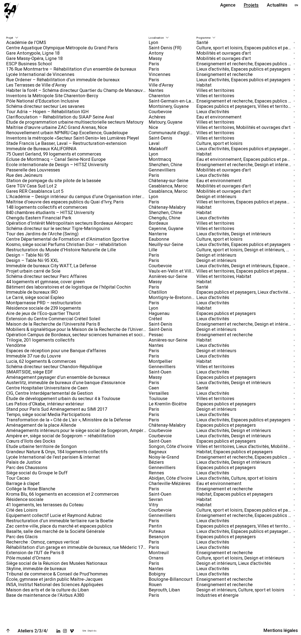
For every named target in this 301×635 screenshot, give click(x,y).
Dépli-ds (92, 631)
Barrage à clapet (23, 483)
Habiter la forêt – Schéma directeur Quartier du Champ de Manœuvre (76, 90)
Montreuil (159, 552)
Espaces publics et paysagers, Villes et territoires (244, 106)
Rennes (156, 472)
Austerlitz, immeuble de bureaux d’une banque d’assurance (65, 382)
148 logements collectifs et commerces (46, 207)
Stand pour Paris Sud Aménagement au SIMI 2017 (56, 409)
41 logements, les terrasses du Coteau (45, 504)
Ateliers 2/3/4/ (33, 630)
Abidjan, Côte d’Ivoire (170, 478)
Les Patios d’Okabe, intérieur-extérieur (45, 403)
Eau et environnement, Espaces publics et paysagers (244, 159)
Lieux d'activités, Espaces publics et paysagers (243, 69)
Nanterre (158, 233)
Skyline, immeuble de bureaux (36, 568)
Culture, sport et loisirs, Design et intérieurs (240, 558)
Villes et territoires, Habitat (223, 276)
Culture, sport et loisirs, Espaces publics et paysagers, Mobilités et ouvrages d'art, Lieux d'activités (244, 47)
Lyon (153, 42)
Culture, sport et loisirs (219, 143)
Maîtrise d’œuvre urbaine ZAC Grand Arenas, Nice (56, 127)
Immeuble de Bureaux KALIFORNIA (41, 148)
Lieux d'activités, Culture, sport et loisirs (236, 478)
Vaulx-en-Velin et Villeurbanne (172, 271)
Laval (154, 143)
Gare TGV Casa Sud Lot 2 (31, 185)
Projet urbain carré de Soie (33, 271)
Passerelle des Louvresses (33, 170)
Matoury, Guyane (165, 122)
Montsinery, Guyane (169, 106)
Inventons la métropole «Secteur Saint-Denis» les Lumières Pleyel (72, 138)
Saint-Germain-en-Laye (172, 101)
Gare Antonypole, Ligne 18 (33, 53)
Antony (156, 53)
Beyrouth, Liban (164, 589)
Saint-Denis (160, 138)
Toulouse (158, 398)
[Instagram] (65, 631)
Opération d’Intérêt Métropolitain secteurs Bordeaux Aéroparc (69, 223)
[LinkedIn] (58, 631)
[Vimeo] (71, 631)
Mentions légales (280, 630)
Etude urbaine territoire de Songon (41, 446)
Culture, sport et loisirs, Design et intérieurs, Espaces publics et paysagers (244, 249)
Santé (202, 42)
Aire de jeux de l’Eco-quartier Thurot (43, 313)
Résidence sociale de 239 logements (43, 308)
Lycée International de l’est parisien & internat (53, 457)
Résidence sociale (24, 499)
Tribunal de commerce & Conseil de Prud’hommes (57, 573)
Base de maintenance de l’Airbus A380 (45, 595)
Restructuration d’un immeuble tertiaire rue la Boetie (59, 520)
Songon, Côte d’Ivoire (170, 446)
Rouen (155, 584)
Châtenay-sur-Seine (168, 180)
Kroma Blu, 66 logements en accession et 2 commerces (62, 494)
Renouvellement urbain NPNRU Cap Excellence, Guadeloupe (67, 132)
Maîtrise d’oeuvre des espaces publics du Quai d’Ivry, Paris (65, 201)
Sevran (156, 499)
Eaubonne (159, 239)
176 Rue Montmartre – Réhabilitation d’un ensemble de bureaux (71, 69)
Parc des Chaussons (26, 467)
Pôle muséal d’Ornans (28, 558)
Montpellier (160, 361)
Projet (9, 37)
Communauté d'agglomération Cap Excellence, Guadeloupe (172, 132)
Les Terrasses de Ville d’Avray (36, 85)
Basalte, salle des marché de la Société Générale (55, 531)
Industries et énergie (217, 595)
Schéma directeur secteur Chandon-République (54, 366)
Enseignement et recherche (224, 74)
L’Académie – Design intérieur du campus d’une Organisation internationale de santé (77, 196)
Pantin (155, 526)
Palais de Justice (23, 462)
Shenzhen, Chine (165, 164)
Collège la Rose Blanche (30, 488)
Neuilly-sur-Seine (166, 244)
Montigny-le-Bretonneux (172, 297)
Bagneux (157, 451)
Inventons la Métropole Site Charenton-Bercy (52, 95)
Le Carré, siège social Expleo (35, 297)
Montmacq (160, 159)
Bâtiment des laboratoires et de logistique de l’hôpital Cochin (68, 287)
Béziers (156, 462)
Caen (154, 387)
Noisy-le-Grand (164, 457)
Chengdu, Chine (164, 217)
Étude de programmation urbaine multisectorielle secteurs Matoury (74, 122)
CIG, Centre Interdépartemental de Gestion (49, 393)
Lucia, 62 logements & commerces (41, 361)
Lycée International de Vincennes (40, 74)
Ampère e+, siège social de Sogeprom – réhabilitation (60, 435)
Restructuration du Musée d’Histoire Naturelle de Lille (61, 249)
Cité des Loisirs (21, 510)
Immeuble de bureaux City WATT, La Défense (51, 265)
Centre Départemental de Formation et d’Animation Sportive (67, 239)
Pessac (156, 334)
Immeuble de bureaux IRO (32, 292)
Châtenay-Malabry (167, 207)
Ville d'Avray (161, 85)
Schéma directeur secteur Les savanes (45, 106)
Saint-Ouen (160, 371)
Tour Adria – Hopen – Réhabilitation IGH (47, 111)
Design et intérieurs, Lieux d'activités (233, 563)
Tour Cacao (17, 478)
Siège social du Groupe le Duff (37, 472)
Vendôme (16, 345)
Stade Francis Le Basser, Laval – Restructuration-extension (66, 143)
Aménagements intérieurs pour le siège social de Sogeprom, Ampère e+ (77, 430)
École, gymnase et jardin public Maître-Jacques (54, 579)
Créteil (155, 318)
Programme (203, 37)
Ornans (156, 558)
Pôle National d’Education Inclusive (42, 101)
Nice (153, 127)
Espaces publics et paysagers (226, 313)
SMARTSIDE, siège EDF (29, 371)
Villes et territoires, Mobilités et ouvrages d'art (243, 127)
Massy (155, 58)
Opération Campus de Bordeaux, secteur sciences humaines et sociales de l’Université (77, 334)
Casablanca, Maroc (168, 185)
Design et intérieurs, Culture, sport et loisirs (240, 589)
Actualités (277, 5)
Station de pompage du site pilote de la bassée (53, 180)
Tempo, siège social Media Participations (48, 414)
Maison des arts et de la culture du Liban (47, 589)
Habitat (204, 85)
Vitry (153, 504)
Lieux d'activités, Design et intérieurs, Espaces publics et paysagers (244, 265)
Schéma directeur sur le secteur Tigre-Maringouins (58, 228)
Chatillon (158, 292)
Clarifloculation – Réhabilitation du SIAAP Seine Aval (60, 117)
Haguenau (159, 313)
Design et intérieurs (216, 196)
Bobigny (157, 573)
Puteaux (157, 531)
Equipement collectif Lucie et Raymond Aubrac (54, 515)
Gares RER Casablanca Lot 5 (34, 191)
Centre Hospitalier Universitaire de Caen (47, 387)
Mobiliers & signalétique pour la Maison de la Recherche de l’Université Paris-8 (77, 329)
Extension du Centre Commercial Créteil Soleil (53, 318)
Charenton (159, 95)
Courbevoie (160, 111)
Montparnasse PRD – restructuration (43, 302)
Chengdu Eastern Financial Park (38, 217)
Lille (153, 249)
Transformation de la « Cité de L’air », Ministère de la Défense (68, 419)
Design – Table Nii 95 (27, 255)
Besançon (159, 536)
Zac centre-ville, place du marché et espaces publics (59, 526)
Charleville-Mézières (169, 483)
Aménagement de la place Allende (41, 425)
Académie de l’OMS (26, 42)
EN (296, 5)
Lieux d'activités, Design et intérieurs (233, 233)
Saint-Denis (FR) (165, 47)
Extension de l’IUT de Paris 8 (35, 552)
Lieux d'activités (212, 111)
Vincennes (159, 74)
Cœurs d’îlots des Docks (30, 441)
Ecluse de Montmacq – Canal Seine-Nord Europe (56, 159)
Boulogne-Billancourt (170, 579)
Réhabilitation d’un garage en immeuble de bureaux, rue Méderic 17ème (77, 547)
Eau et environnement (218, 117)
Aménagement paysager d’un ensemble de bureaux (58, 377)
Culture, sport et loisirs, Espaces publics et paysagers (244, 510)
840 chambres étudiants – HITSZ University (50, 212)
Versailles (159, 393)
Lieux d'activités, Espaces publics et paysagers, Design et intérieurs (244, 148)
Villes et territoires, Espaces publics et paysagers (244, 201)
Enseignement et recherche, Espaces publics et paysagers (244, 63)
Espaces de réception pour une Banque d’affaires (56, 350)
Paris (154, 63)
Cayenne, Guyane (166, 228)
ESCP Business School (29, 63)
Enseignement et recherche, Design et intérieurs (244, 164)
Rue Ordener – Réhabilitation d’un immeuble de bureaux (63, 79)
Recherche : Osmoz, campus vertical (42, 542)
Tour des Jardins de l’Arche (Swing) (42, 233)
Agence (227, 5)
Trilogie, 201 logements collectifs (40, 340)
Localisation (156, 37)
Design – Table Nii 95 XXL (32, 260)
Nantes (156, 90)
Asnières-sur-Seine (168, 276)
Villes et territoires (215, 90)
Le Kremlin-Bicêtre (168, 403)
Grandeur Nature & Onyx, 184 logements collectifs (57, 451)
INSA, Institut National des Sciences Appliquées (54, 584)
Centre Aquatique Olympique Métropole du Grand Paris (62, 47)
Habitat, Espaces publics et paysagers (234, 451)
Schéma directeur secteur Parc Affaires (46, 276)
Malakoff (158, 148)
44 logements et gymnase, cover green (45, 281)
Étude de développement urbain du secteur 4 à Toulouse (63, 398)
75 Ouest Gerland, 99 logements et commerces (53, 154)
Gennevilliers (162, 170)
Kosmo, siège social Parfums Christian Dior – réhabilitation (66, 244)
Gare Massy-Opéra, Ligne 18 (34, 58)
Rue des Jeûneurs (24, 175)
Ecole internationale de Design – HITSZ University (57, 164)
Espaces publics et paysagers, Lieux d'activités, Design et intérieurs (244, 292)
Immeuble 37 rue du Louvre (33, 356)
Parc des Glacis (22, 536)
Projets (251, 5)
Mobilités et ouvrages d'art (223, 53)
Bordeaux (158, 223)
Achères (157, 117)
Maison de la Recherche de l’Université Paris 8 (53, 324)
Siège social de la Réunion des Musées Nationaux (56, 563)
